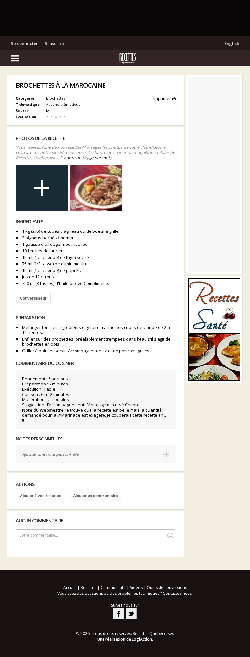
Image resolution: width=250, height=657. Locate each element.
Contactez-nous (177, 593)
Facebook (118, 613)
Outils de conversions (167, 587)
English (231, 43)
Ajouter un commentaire (95, 496)
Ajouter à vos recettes (40, 496)
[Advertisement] (125, 18)
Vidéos (136, 587)
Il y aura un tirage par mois (85, 158)
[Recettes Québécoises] (125, 58)
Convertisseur (33, 298)
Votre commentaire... (38, 535)
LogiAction (142, 639)
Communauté (113, 587)
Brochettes (55, 98)
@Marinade (68, 415)
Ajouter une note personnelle (50, 454)
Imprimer (162, 98)
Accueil (69, 587)
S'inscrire (54, 43)
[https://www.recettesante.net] (214, 329)
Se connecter (24, 43)
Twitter (131, 613)
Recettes (88, 587)
